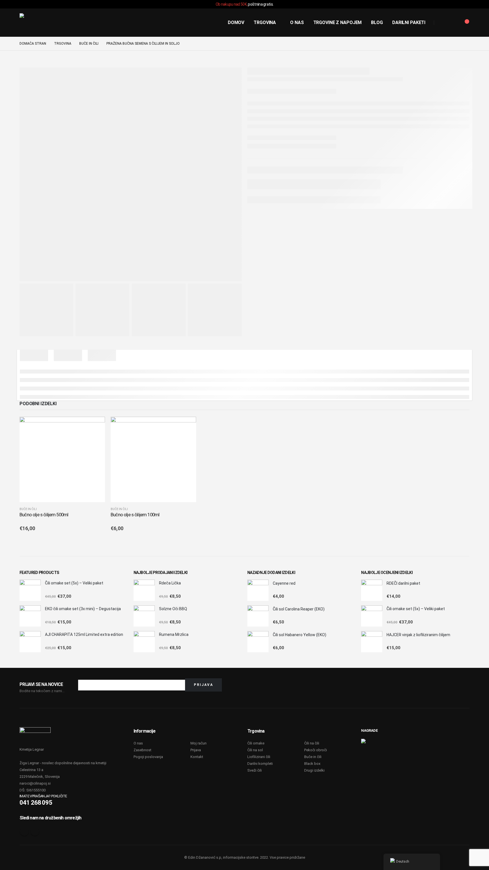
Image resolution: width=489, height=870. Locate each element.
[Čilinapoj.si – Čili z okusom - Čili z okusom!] (41, 22)
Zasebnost (142, 750)
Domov (236, 22)
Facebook (24, 831)
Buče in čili (28, 509)
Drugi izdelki (314, 770)
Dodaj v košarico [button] (96, 426)
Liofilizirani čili (258, 757)
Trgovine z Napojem (337, 22)
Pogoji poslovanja (148, 757)
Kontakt (196, 757)
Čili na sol (255, 750)
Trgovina (265, 22)
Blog (377, 22)
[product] (62, 459)
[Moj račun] (451, 22)
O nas (297, 22)
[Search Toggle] (440, 23)
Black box (312, 763)
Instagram (35, 831)
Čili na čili (311, 743)
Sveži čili (254, 770)
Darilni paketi (408, 22)
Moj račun (198, 743)
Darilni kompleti (260, 763)
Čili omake (255, 743)
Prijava (195, 750)
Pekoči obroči (315, 750)
